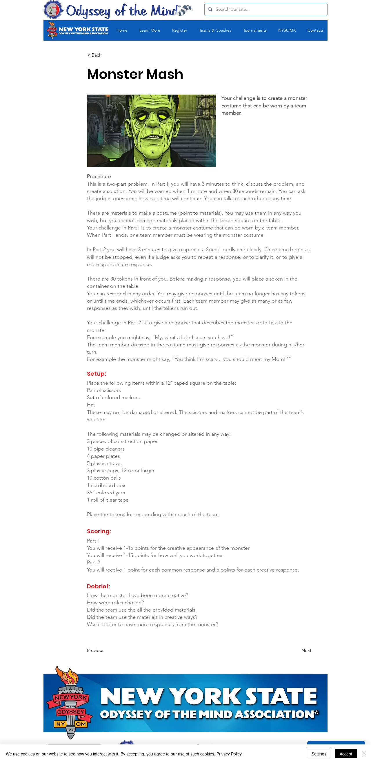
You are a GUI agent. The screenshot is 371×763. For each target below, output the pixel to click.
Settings (319, 754)
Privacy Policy (229, 754)
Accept (346, 754)
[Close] (364, 753)
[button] (106, 55)
